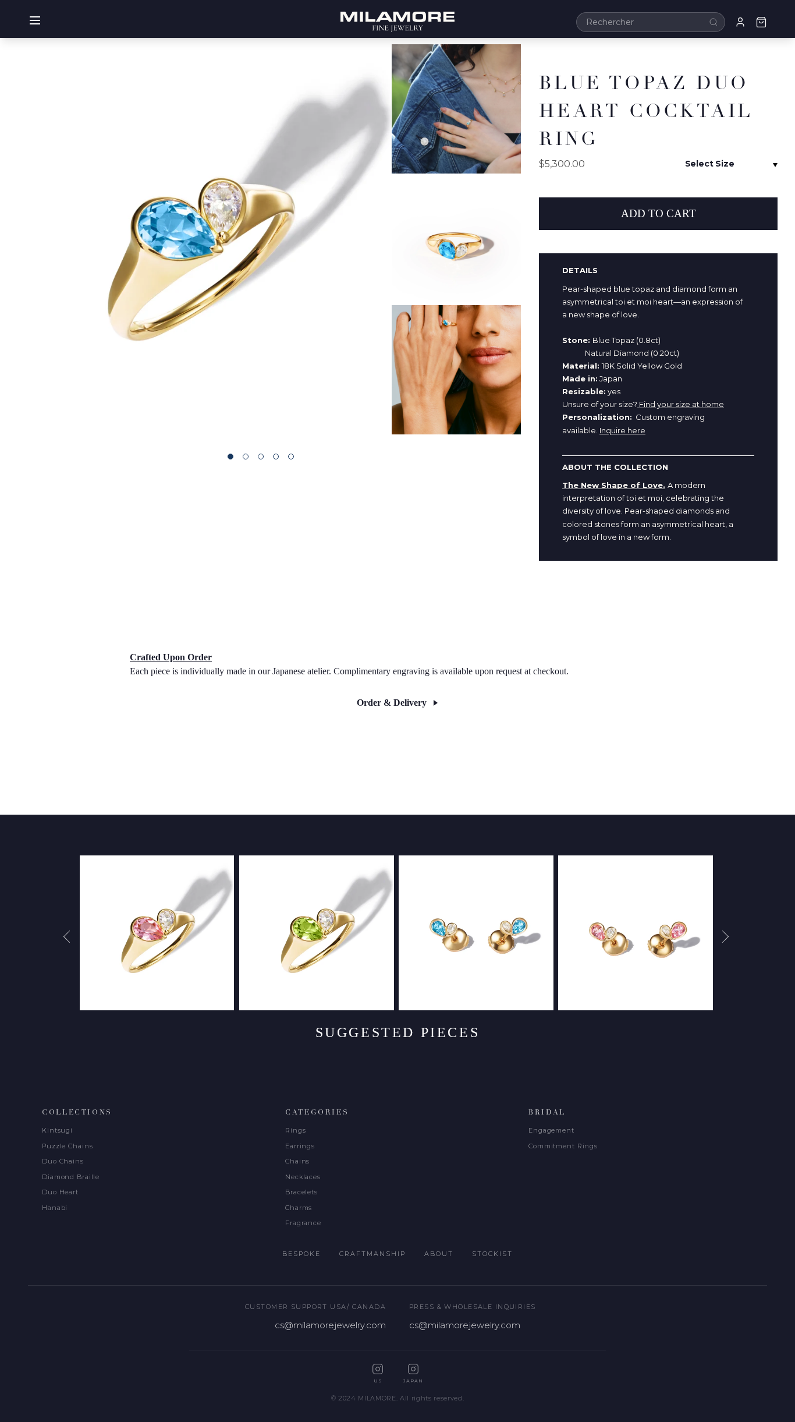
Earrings (300, 1146)
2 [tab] (246, 456)
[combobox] (650, 22)
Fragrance (303, 1223)
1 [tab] (230, 456)
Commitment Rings (563, 1146)
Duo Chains (63, 1161)
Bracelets (301, 1192)
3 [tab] (261, 456)
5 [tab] (291, 456)
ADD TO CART (658, 213)
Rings (295, 1130)
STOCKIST (492, 1254)
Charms (298, 1208)
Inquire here (622, 430)
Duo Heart (60, 1192)
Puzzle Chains (67, 1146)
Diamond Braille (71, 1177)
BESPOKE (301, 1254)
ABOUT (438, 1254)
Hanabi (55, 1208)
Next (724, 937)
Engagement (551, 1130)
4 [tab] (276, 456)
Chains (297, 1161)
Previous (71, 937)
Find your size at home (680, 404)
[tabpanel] (195, 239)
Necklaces (303, 1177)
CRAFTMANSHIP (372, 1254)
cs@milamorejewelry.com (330, 1325)
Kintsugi (57, 1130)
